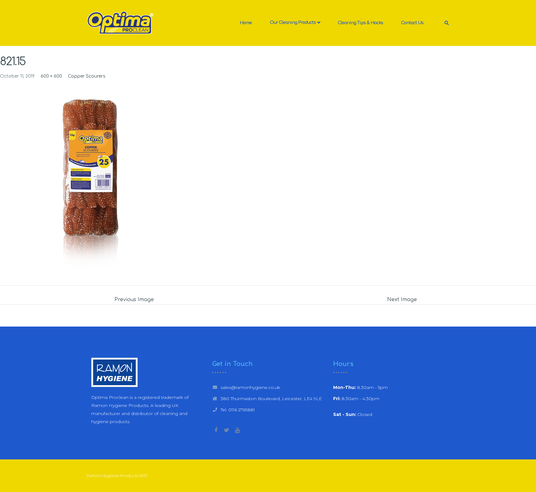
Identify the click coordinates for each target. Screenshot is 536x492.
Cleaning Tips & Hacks (360, 22)
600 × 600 (51, 76)
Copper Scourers (86, 76)
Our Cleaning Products (293, 22)
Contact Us (412, 22)
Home (246, 22)
